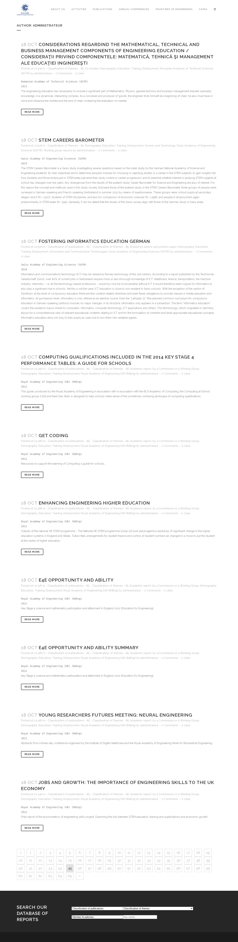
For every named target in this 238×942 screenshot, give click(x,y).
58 (198, 868)
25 (70, 860)
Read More (32, 112)
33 (149, 860)
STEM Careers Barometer (71, 140)
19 (208, 853)
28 (99, 860)
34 (159, 860)
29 (109, 860)
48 (99, 868)
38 (198, 860)
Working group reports (58, 150)
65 (70, 876)
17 (188, 853)
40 (21, 868)
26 (80, 860)
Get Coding (53, 435)
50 (119, 868)
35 (168, 860)
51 (129, 868)
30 (119, 860)
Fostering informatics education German (94, 241)
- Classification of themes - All (65, 68)
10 (119, 853)
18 (198, 853)
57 (188, 868)
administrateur (43, 73)
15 (168, 853)
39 (208, 860)
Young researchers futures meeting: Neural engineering (115, 715)
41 (30, 868)
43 (50, 868)
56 (178, 868)
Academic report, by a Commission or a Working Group (164, 368)
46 (80, 868)
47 (90, 868)
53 (149, 868)
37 (188, 860)
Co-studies (92, 68)
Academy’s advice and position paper (153, 246)
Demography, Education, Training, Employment (129, 68)
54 (159, 868)
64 (60, 876)
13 (148, 853)
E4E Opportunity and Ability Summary (89, 647)
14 (158, 853)
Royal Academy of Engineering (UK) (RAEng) (108, 373)
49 (109, 868)
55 (168, 868)
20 (20, 860)
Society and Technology (160, 145)
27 (89, 860)
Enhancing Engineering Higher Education (94, 503)
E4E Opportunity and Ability (76, 580)
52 (139, 868)
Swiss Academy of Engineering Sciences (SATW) (139, 251)
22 (40, 860)
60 (21, 876)
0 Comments (64, 73)
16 (178, 853)
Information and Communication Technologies (79, 251)
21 (30, 860)
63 (50, 876)
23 (50, 860)
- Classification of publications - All (67, 246)
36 (178, 860)
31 (129, 860)
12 (139, 853)
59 (208, 868)
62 (40, 876)
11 (129, 853)
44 (60, 868)
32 (139, 860)
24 (60, 860)
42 (40, 868)
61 (30, 876)
